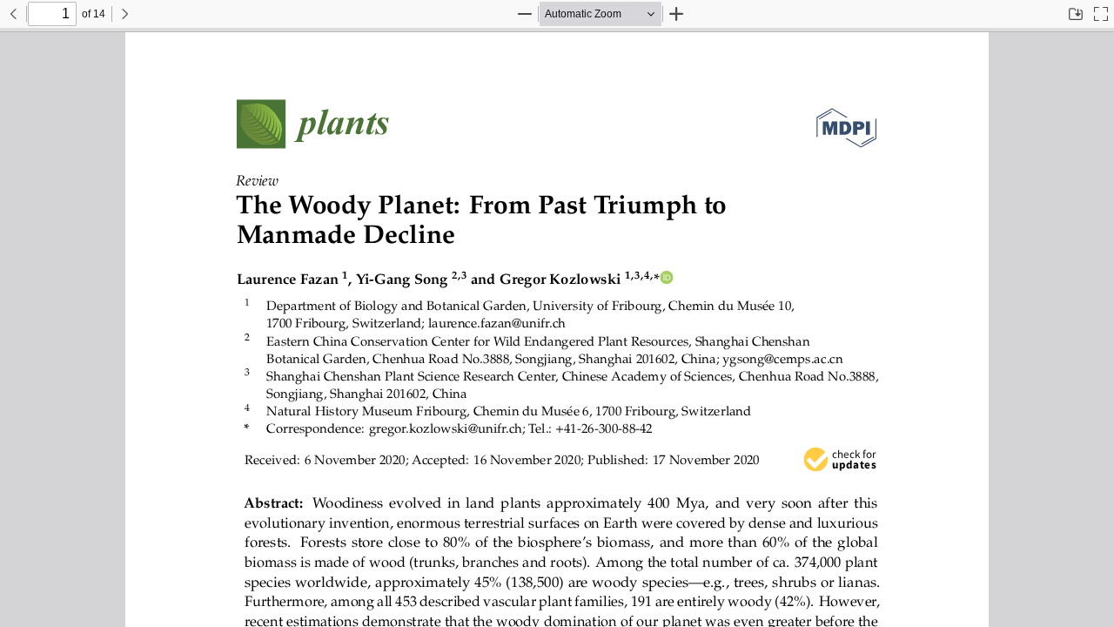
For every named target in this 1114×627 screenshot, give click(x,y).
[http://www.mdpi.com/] (846, 124)
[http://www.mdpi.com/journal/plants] (313, 124)
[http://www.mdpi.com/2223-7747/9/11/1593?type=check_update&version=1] (840, 460)
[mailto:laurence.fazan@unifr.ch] (496, 322)
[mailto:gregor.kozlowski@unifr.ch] (445, 428)
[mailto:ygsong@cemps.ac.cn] (779, 357)
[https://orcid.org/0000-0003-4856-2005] (666, 279)
